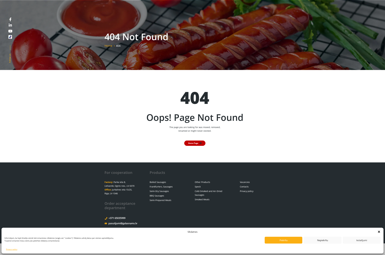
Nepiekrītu (322, 240)
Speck (198, 186)
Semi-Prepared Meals (160, 200)
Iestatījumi (361, 240)
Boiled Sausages (158, 182)
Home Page (193, 143)
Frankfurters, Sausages (161, 186)
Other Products (202, 182)
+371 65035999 (117, 218)
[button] (378, 231)
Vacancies (245, 182)
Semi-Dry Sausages (159, 191)
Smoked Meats (202, 199)
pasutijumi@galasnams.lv (122, 223)
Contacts (244, 186)
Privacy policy (11, 249)
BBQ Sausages (157, 195)
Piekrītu (284, 240)
